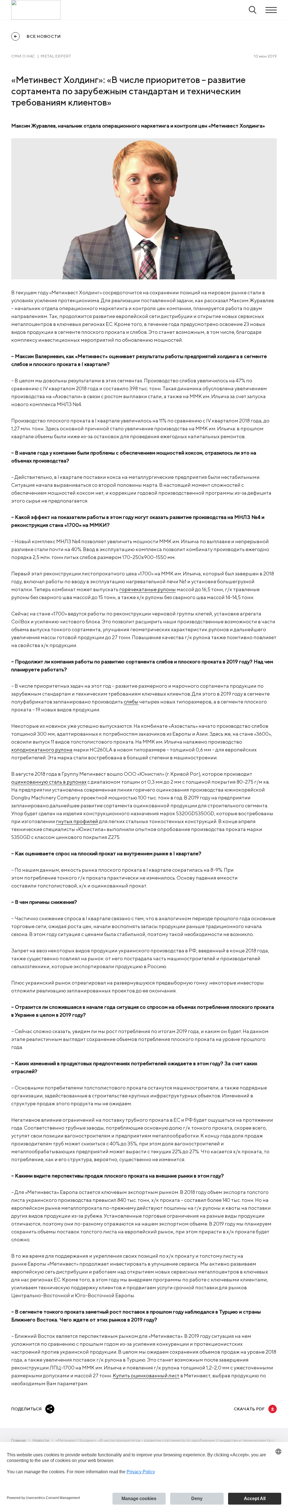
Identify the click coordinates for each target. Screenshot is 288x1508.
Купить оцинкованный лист (146, 1375)
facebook (63, 1408)
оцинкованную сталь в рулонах (49, 782)
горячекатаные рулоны (147, 589)
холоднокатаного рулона (42, 750)
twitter (76, 1408)
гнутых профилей (77, 821)
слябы (131, 702)
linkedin (90, 1408)
